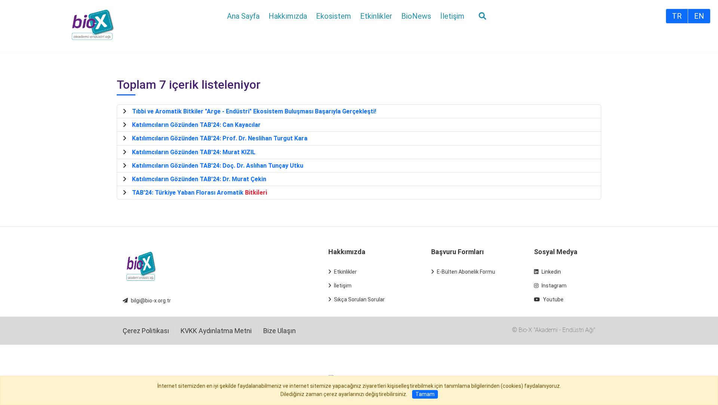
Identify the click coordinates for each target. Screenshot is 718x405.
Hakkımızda (346, 252)
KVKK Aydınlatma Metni (216, 331)
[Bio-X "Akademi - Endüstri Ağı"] (93, 24)
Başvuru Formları (457, 252)
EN (699, 16)
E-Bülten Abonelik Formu (466, 272)
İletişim (343, 286)
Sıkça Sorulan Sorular (359, 299)
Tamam (425, 394)
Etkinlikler (345, 272)
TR (677, 16)
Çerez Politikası (146, 331)
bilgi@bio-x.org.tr (151, 301)
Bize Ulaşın (279, 331)
